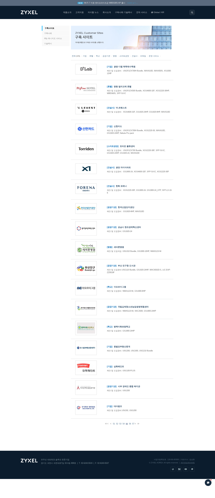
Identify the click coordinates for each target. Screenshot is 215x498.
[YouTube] (185, 469)
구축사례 (48, 33)
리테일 (143, 56)
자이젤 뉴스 (93, 12)
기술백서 (48, 43)
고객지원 (79, 12)
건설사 (134, 56)
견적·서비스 (141, 12)
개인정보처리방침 (188, 463)
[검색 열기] (192, 12)
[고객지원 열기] (208, 482)
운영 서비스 (154, 56)
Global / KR (159, 12)
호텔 (91, 56)
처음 (45, 22)
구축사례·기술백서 (123, 12)
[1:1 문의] (192, 469)
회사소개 (107, 12)
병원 (115, 56)
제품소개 (67, 12)
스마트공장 (124, 56)
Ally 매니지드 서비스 (53, 38)
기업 (85, 56)
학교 (98, 56)
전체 (74, 56)
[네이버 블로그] (179, 469)
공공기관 (106, 56)
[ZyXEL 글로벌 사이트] (172, 469)
